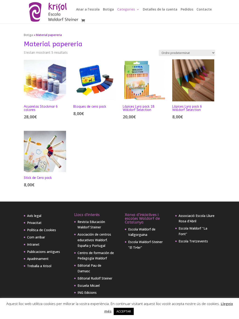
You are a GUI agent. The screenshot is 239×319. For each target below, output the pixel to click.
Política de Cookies (41, 230)
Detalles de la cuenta (160, 9)
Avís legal (34, 215)
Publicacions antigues (43, 251)
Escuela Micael (88, 285)
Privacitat (34, 222)
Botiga (108, 9)
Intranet (33, 244)
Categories (126, 9)
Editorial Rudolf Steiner (94, 278)
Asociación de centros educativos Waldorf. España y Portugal (94, 240)
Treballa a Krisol (39, 266)
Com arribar (36, 237)
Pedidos (187, 9)
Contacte (204, 9)
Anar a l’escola (88, 9)
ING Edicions (87, 292)
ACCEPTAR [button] (123, 311)
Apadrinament (38, 258)
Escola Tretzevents (193, 241)
